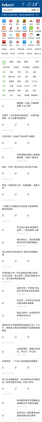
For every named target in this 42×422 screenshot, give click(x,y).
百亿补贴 (6, 67)
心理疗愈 (21, 53)
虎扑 (17, 45)
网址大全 (38, 53)
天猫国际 (4, 45)
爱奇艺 (31, 31)
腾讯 (17, 24)
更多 (37, 62)
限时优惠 (21, 49)
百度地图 (18, 31)
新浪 (31, 24)
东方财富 (4, 31)
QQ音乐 (29, 49)
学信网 (11, 31)
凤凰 (10, 24)
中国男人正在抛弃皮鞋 (9, 15)
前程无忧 (5, 53)
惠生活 (12, 49)
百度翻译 (24, 31)
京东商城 (26, 67)
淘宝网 (17, 38)
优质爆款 (36, 67)
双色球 (29, 53)
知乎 (24, 45)
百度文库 (31, 45)
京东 (3, 38)
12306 (38, 45)
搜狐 (24, 24)
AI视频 (4, 49)
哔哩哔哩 (11, 38)
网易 (38, 24)
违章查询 (38, 49)
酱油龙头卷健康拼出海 (26, 15)
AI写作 (12, 53)
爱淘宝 (24, 38)
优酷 (10, 45)
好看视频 (38, 31)
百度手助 (31, 38)
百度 (3, 24)
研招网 (38, 38)
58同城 (16, 67)
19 (34, 4)
